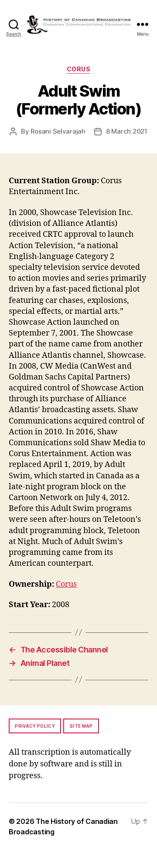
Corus (79, 69)
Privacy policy (35, 726)
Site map (81, 726)
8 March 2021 (126, 131)
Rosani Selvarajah (58, 131)
